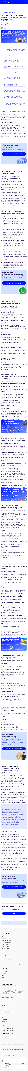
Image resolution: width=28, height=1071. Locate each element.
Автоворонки (5, 962)
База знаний (5, 1015)
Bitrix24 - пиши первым (7, 1028)
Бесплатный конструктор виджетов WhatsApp (13, 964)
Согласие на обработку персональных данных (13, 1049)
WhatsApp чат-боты (6, 936)
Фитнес (3, 1005)
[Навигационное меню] (26, 1)
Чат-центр (4, 961)
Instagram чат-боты (6, 940)
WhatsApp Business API (7, 955)
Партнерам (4, 971)
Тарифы (3, 975)
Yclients (3, 1009)
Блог (3, 1017)
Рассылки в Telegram (7, 959)
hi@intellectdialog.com (7, 997)
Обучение (4, 1021)
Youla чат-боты (5, 948)
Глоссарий (4, 1019)
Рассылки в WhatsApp (7, 957)
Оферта (4, 977)
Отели (3, 1007)
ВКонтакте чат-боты (7, 942)
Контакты (4, 973)
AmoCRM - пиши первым (8, 1030)
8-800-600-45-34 (7, 984)
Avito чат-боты (5, 946)
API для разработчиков (7, 1037)
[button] (14, 154)
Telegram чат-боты (6, 938)
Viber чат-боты (5, 944)
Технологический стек (7, 1038)
